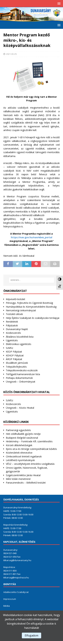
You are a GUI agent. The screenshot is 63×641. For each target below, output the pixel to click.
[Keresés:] (31, 280)
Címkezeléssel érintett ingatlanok (24, 456)
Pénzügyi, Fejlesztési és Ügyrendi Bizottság (29, 302)
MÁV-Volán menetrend (18, 478)
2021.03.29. (11, 53)
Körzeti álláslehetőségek (19, 445)
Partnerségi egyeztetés (18, 430)
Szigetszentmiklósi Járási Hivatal (23, 475)
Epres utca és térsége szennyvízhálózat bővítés (31, 449)
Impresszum (9, 598)
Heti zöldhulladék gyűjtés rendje (23, 433)
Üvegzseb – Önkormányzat (20, 381)
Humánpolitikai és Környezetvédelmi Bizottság (31, 306)
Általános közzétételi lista (19, 336)
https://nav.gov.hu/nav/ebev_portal (31, 237)
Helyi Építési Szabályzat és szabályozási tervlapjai (32, 317)
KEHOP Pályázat (15, 355)
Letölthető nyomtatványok (20, 460)
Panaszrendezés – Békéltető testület (26, 482)
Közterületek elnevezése (19, 452)
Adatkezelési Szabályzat (16, 592)
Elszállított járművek (17, 362)
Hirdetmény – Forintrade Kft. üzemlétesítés (29, 441)
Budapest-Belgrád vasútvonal (22, 437)
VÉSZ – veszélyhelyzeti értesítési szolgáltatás (30, 463)
